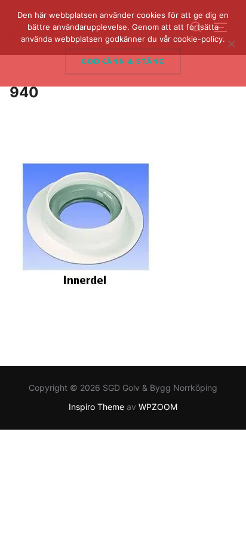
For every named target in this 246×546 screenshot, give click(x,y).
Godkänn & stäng (123, 61)
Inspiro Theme (96, 407)
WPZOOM (158, 407)
